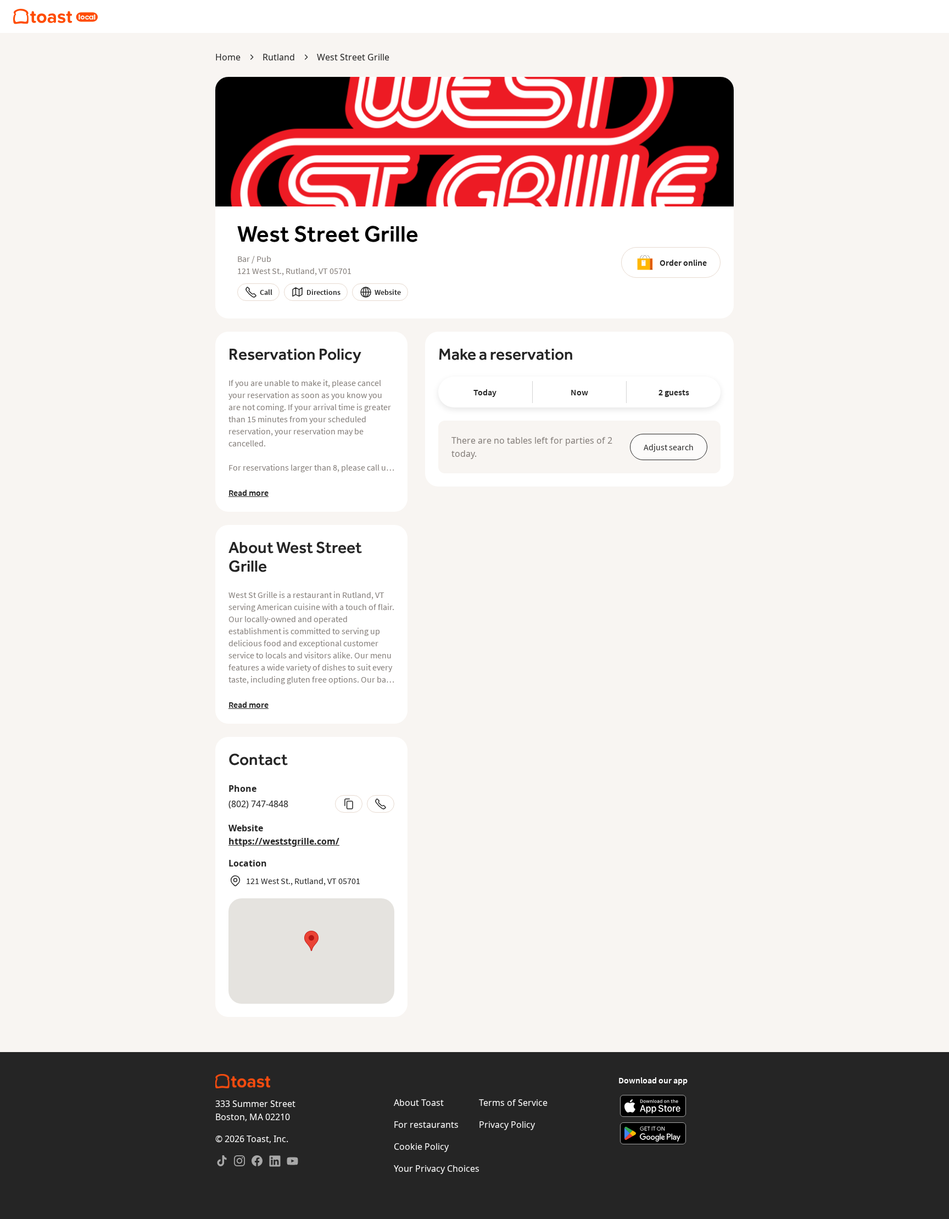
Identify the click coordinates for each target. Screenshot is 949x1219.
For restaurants (426, 1125)
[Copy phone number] (348, 804)
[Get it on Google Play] (653, 1133)
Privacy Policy (507, 1125)
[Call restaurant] (380, 804)
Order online (683, 262)
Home (228, 57)
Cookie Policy (421, 1146)
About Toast (419, 1103)
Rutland (279, 57)
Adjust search (669, 446)
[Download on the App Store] (653, 1106)
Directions (323, 292)
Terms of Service (513, 1103)
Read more (248, 492)
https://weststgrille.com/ (283, 841)
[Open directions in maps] (311, 951)
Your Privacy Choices (436, 1168)
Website (388, 292)
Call (266, 292)
